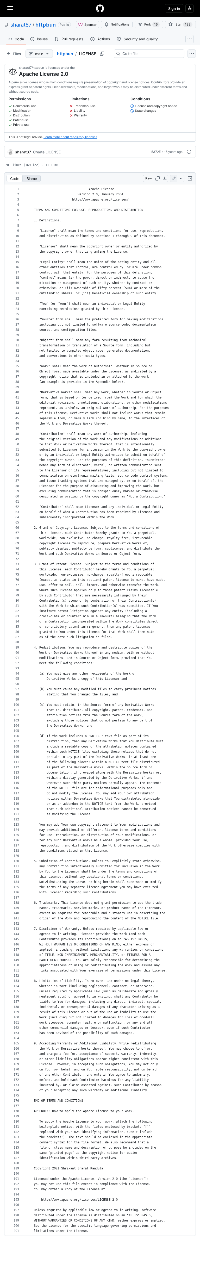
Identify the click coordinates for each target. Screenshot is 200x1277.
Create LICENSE (47, 152)
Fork (151, 24)
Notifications (120, 24)
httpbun (45, 25)
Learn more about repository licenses (70, 137)
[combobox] (151, 54)
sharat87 (21, 25)
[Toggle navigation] (10, 8)
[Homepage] (100, 8)
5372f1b (157, 152)
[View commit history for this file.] (189, 151)
